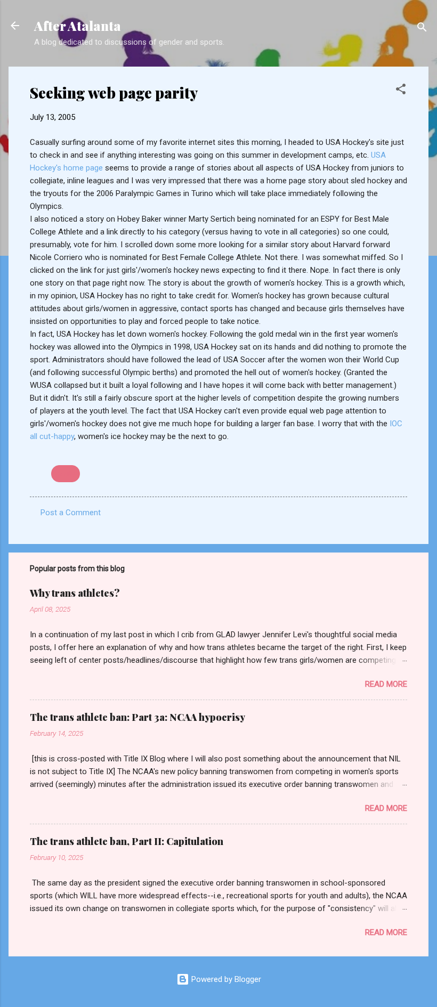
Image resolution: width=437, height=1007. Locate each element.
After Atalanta (77, 25)
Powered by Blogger (225, 979)
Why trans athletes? (75, 593)
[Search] (422, 29)
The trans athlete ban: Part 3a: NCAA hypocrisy (137, 717)
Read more (386, 684)
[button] (400, 91)
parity (65, 473)
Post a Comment (71, 512)
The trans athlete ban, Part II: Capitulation (126, 841)
